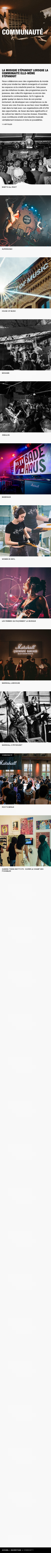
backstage (16, 1550)
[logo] (10, 10)
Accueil (5, 1550)
